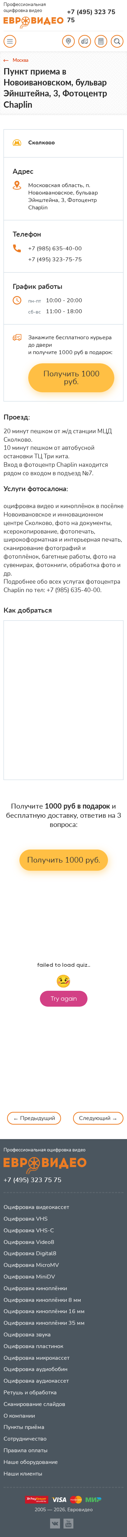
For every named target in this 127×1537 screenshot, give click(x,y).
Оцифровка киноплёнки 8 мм (42, 1300)
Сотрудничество (25, 1439)
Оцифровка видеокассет (36, 1207)
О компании (19, 1416)
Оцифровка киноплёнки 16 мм (44, 1311)
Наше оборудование (31, 1462)
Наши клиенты (23, 1474)
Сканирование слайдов (34, 1404)
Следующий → (98, 1118)
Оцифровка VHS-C (29, 1230)
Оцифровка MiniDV (29, 1277)
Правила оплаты (26, 1450)
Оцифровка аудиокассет (36, 1381)
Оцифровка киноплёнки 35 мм (44, 1323)
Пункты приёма (24, 1427)
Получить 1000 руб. (71, 378)
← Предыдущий (34, 1118)
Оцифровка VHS (26, 1219)
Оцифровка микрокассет (36, 1358)
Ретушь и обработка (30, 1392)
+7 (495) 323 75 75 (91, 16)
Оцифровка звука (27, 1335)
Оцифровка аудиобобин (35, 1369)
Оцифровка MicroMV (31, 1265)
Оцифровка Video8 (29, 1242)
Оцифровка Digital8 (30, 1253)
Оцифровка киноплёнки (35, 1288)
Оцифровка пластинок (33, 1346)
